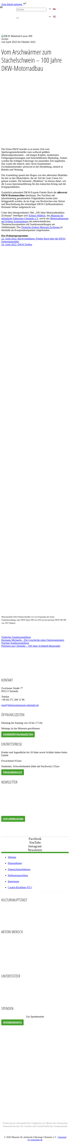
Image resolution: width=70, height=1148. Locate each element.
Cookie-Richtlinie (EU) (20, 887)
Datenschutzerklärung (19, 869)
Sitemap (12, 857)
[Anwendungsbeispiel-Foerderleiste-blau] (35, 1117)
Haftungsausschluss (18, 875)
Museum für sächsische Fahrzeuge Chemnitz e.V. (32, 217)
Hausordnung (15, 863)
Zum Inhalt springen (12, 4)
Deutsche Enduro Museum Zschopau (40, 227)
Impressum (13, 881)
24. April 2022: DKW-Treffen (16, 244)
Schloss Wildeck (36, 215)
